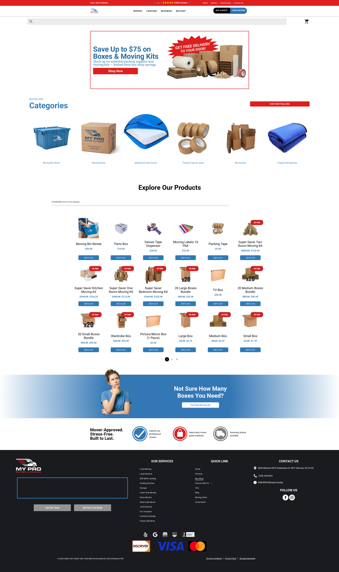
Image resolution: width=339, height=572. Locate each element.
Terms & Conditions (214, 558)
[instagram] (292, 498)
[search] (30, 21)
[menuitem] (205, 3)
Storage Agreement (247, 558)
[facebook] (285, 498)
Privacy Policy (230, 558)
